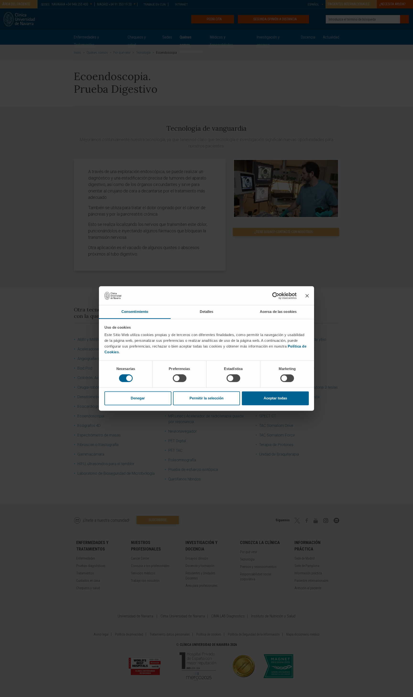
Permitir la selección (206, 398)
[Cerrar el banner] (307, 295)
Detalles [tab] (206, 312)
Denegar (138, 398)
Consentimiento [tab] (134, 312)
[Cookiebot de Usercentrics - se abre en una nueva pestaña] (276, 295)
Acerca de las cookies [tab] (278, 312)
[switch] (179, 378)
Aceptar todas (275, 398)
